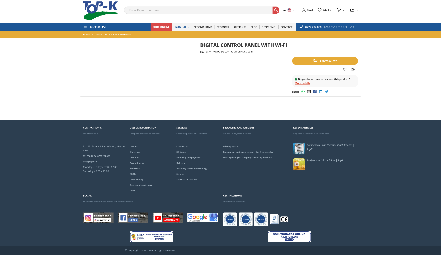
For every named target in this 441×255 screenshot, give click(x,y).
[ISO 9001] (230, 219)
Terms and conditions (141, 185)
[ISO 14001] (246, 219)
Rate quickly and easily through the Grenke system (248, 151)
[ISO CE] (284, 220)
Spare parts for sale (186, 179)
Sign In (310, 10)
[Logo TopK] (100, 10)
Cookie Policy (136, 179)
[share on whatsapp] (303, 92)
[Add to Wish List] (345, 69)
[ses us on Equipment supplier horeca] (202, 218)
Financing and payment (188, 157)
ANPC (133, 190)
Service (180, 174)
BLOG (133, 174)
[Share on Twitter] (326, 92)
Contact (134, 146)
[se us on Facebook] (133, 218)
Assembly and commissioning (191, 168)
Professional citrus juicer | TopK (325, 160)
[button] (288, 10)
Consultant (182, 146)
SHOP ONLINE (161, 27)
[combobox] (201, 10)
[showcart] (340, 10)
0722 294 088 (313, 27)
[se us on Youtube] (168, 218)
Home (86, 34)
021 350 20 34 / (90, 156)
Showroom (135, 151)
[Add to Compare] (353, 69)
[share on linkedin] (321, 92)
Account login (137, 162)
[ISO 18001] (261, 219)
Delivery (180, 162)
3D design (181, 151)
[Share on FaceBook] (315, 92)
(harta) (121, 146)
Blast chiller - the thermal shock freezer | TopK (330, 147)
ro (294, 10)
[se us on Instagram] (98, 218)
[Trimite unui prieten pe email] (309, 92)
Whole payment (231, 146)
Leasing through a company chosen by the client (247, 157)
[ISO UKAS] (274, 220)
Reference (135, 168)
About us (134, 157)
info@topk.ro (90, 161)
